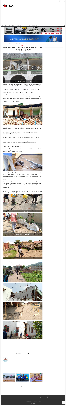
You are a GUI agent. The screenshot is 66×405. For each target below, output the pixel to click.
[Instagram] (60, 1)
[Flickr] (62, 1)
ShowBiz (37, 25)
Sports (29, 25)
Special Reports (19, 25)
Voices (25, 25)
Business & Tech (11, 25)
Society (33, 25)
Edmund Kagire (21, 50)
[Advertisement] (33, 16)
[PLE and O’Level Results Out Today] (36, 377)
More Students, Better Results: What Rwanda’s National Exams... (23, 383)
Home (2, 25)
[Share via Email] (28, 353)
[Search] (64, 25)
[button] (4, 380)
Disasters (5, 349)
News (6, 25)
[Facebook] (57, 1)
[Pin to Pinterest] (27, 353)
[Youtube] (64, 1)
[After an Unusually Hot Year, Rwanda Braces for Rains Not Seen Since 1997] (9, 377)
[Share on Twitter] (26, 353)
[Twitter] (59, 1)
